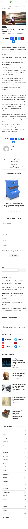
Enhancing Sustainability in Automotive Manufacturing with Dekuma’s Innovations (14, 205)
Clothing (14, 449)
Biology (14, 438)
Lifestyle (14, 488)
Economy (14, 452)
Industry (14, 477)
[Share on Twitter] (19, 38)
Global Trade (14, 470)
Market (9, 6)
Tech (14, 514)
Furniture (14, 467)
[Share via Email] (13, 41)
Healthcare (14, 474)
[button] (3, 194)
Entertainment (14, 456)
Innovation (14, 481)
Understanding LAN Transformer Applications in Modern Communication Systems (18, 414)
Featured (14, 459)
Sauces (14, 510)
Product (14, 506)
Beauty (14, 434)
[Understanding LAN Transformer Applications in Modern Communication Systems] (6, 414)
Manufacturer (14, 492)
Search (3, 267)
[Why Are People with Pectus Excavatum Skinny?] (6, 401)
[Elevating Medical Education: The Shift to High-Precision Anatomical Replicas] (6, 375)
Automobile (14, 431)
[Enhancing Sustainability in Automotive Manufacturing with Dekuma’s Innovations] (14, 188)
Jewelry (14, 485)
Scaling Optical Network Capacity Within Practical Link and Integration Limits (18, 362)
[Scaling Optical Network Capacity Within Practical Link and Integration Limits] (6, 362)
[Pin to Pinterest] (22, 38)
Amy (4, 33)
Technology (14, 517)
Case (14, 445)
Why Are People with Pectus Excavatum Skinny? (19, 399)
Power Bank (14, 503)
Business (14, 441)
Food (14, 463)
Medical (14, 499)
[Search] (26, 2)
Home (3, 6)
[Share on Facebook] (16, 38)
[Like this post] (12, 38)
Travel (14, 521)
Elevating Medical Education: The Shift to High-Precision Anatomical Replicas (19, 374)
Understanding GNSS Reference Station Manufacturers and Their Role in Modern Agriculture (12, 296)
